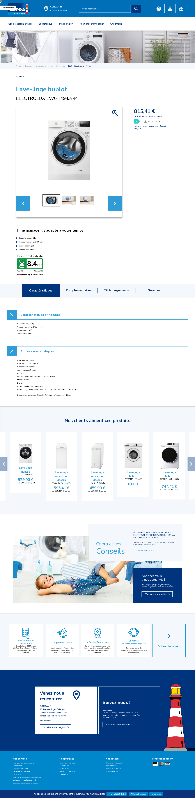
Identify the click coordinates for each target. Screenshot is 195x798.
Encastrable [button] (45, 23)
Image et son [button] (65, 23)
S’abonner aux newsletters (119, 724)
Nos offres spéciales (114, 768)
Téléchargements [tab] (116, 290)
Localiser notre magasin (54, 727)
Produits (28, 66)
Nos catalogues (112, 771)
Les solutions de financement (24, 780)
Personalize (156, 794)
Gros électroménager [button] (20, 23)
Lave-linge (60, 66)
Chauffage (63, 774)
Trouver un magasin (114, 763)
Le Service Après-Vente (21, 771)
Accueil (19, 66)
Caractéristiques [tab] (40, 290)
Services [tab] (154, 290)
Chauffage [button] (116, 23)
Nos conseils (111, 765)
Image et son (64, 768)
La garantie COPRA (62, 642)
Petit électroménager (67, 771)
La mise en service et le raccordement (27, 777)
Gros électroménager (44, 66)
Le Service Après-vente (97, 642)
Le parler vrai (18, 774)
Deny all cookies (139, 794)
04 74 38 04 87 (58, 715)
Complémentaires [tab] (78, 290)
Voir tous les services (168, 646)
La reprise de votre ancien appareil (134, 642)
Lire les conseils (144, 550)
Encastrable (64, 765)
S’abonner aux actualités (156, 594)
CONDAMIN (56, 6)
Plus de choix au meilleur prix (26, 642)
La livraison (17, 765)
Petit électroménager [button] (92, 23)
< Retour (20, 76)
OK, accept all (118, 794)
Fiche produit (154, 121)
